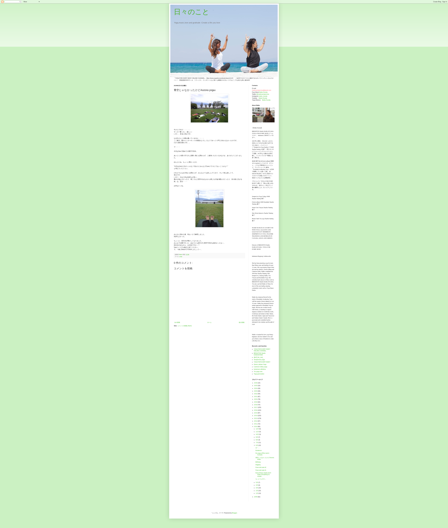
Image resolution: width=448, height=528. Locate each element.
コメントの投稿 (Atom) (184, 326)
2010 (256, 426)
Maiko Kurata (263, 92)
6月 (257, 445)
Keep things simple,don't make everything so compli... (263, 474)
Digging (258, 465)
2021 (256, 396)
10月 (257, 434)
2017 (256, 407)
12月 (257, 429)
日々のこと (191, 12)
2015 (256, 413)
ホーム (209, 322)
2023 (256, 391)
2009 (256, 497)
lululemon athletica (260, 369)
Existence (259, 450)
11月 (257, 432)
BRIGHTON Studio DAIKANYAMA (260, 354)
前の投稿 (241, 322)
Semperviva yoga (259, 359)
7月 (257, 442)
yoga (180, 256)
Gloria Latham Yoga (260, 364)
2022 (256, 394)
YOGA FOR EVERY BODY (262, 362)
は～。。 (258, 448)
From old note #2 (261, 467)
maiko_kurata (263, 96)
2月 (257, 490)
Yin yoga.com (258, 371)
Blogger (234, 513)
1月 (257, 493)
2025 (256, 385)
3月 (257, 488)
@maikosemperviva (262, 94)
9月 (257, 437)
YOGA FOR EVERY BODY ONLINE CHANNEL (262, 350)
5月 (257, 482)
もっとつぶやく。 (261, 479)
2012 (256, 421)
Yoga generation (259, 374)
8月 (257, 440)
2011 (256, 424)
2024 (256, 388)
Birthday (258, 462)
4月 (257, 485)
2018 (256, 405)
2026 (256, 383)
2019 (256, 402)
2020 (256, 399)
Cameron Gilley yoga (260, 367)
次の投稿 (177, 322)
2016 (256, 410)
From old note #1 (261, 470)
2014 (256, 415)
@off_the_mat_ (258, 357)
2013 (256, 418)
